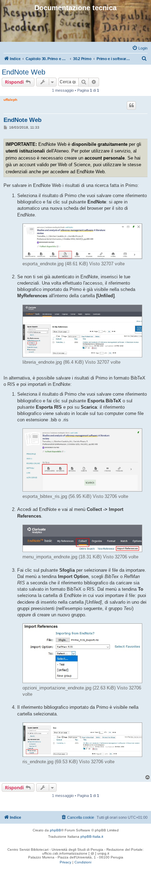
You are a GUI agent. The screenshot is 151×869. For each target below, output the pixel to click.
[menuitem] (139, 48)
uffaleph (10, 100)
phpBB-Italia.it (91, 836)
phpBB (55, 830)
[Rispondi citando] (131, 105)
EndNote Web (23, 72)
